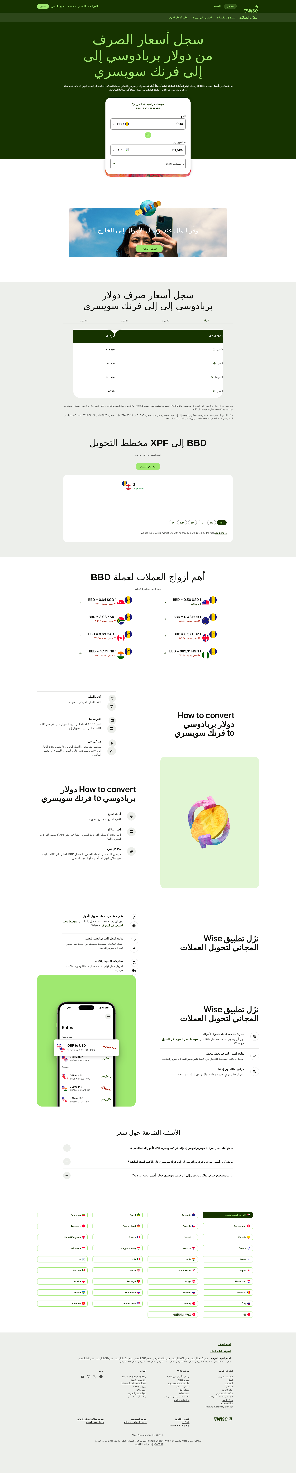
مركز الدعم (227, 1400)
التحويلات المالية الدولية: (220, 1351)
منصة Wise (184, 1393)
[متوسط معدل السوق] (133, 104)
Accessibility (226, 1403)
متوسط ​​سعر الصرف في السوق (180, 1039)
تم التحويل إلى (179, 142)
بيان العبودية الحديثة (95, 1422)
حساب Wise (183, 1379)
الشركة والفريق (225, 1376)
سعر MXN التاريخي (161, 1358)
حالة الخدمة (227, 1389)
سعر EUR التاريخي (142, 1358)
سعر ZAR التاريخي (203, 1361)
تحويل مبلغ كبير (182, 1386)
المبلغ (183, 116)
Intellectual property (179, 1425)
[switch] (148, 135)
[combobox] (121, 124)
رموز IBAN (141, 1389)
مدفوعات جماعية (181, 1400)
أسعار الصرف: (224, 1344)
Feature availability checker (219, 1406)
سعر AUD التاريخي (199, 1358)
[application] (91, 505)
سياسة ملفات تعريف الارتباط (90, 1418)
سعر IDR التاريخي (128, 1361)
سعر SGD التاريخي (184, 1361)
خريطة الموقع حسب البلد (135, 1422)
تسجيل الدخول (58, 6)
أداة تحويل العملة (138, 1379)
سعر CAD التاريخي (105, 1358)
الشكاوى (185, 1422)
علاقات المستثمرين (224, 1393)
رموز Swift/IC (139, 1386)
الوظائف (229, 1386)
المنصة (217, 6)
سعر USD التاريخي (165, 1361)
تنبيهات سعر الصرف (137, 1393)
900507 (159, 1444)
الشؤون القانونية (182, 1418)
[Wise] (249, 6)
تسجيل (43, 6)
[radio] (211, 522)
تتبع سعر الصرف (148, 466)
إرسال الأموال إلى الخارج (178, 1376)
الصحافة (229, 1383)
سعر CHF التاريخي (146, 1361)
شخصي (230, 6)
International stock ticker (133, 1383)
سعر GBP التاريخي (180, 1358)
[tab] (206, 320)
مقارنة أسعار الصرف (136, 1396)
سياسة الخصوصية (139, 1418)
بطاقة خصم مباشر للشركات (176, 1396)
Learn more (221, 533)
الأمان (230, 1379)
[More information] (214, 349)
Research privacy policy (134, 1376)
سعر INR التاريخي (86, 1358)
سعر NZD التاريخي (222, 1361)
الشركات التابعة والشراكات (220, 1396)
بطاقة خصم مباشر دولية (178, 1383)
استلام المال (184, 1389)
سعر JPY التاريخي (123, 1358)
